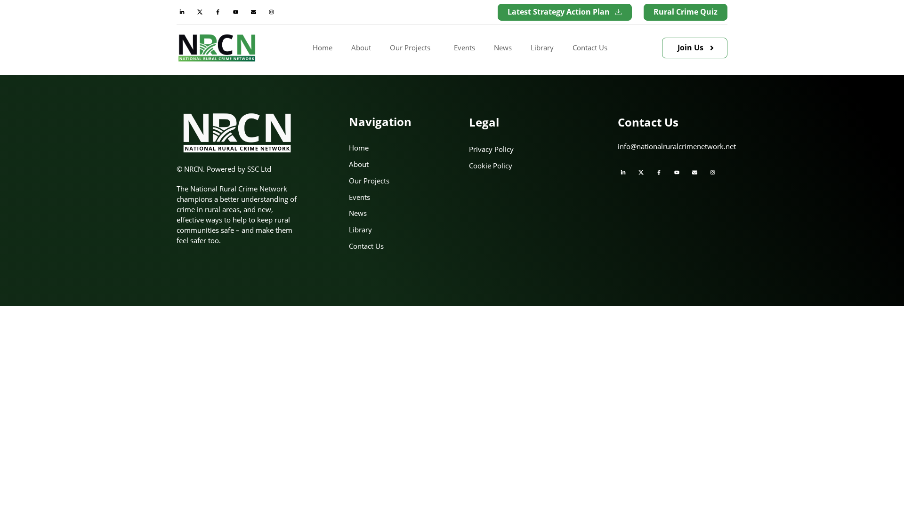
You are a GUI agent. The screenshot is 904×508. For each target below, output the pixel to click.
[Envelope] (253, 12)
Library (542, 47)
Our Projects (410, 47)
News (503, 47)
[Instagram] (271, 12)
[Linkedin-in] (182, 12)
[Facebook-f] (217, 12)
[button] (412, 48)
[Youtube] (235, 12)
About (361, 47)
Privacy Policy (491, 149)
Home (322, 47)
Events (464, 47)
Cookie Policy (490, 165)
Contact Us (590, 47)
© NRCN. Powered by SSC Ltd (224, 169)
